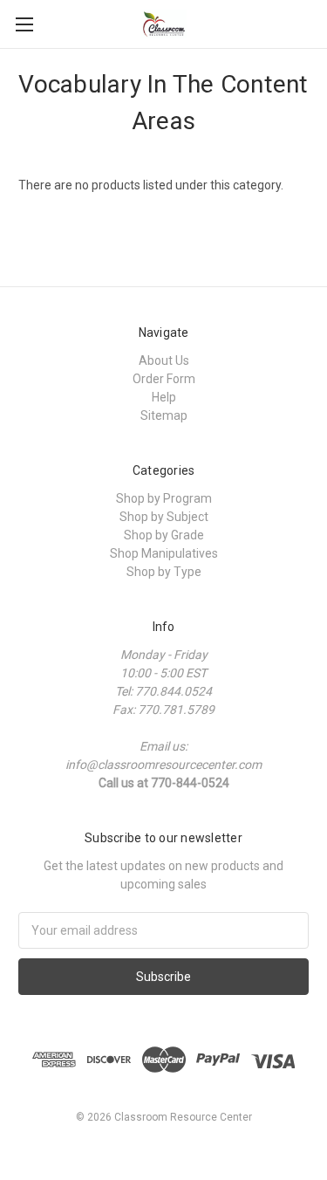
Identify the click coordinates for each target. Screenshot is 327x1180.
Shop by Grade (164, 535)
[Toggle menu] (24, 24)
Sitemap (163, 415)
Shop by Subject (163, 517)
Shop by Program (164, 498)
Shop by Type (163, 572)
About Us (164, 360)
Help (164, 397)
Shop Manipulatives (164, 553)
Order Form (164, 379)
